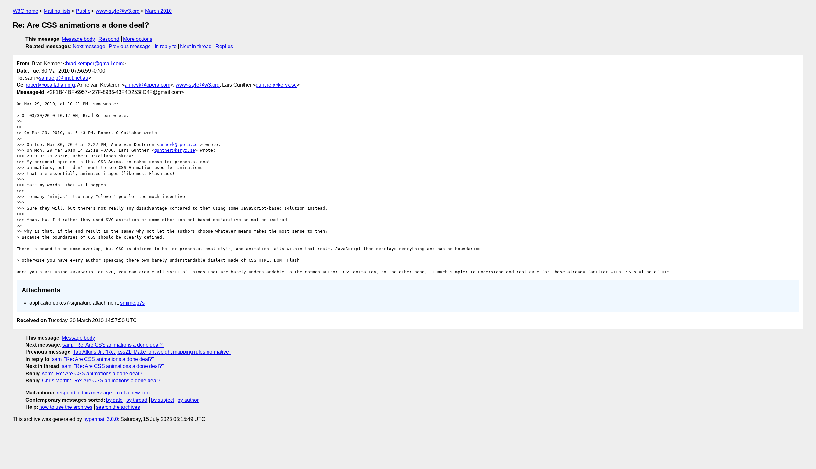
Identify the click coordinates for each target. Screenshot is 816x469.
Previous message (130, 46)
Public (83, 11)
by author (188, 400)
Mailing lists (57, 11)
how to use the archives (65, 407)
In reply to (166, 46)
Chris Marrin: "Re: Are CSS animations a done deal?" (102, 380)
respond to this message (84, 392)
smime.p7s (132, 303)
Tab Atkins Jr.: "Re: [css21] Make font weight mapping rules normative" (152, 352)
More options (137, 39)
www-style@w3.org (118, 11)
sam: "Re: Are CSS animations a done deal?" (113, 345)
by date (114, 400)
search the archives (118, 407)
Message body (78, 39)
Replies (224, 46)
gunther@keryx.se (276, 85)
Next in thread (196, 46)
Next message (89, 46)
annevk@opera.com (147, 85)
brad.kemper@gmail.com (94, 63)
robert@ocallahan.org (50, 85)
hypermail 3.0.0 (100, 419)
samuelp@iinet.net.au (63, 78)
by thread (136, 400)
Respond (108, 39)
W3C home (25, 11)
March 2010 (158, 11)
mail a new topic (133, 392)
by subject (162, 400)
